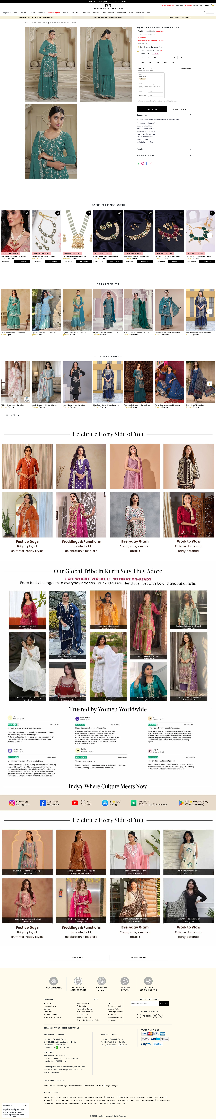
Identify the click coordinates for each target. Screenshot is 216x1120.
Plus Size (74, 13)
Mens (131, 13)
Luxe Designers (54, 13)
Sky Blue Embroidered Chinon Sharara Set (63, 23)
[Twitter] (144, 1016)
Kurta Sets (121, 1104)
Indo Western (121, 13)
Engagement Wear (164, 1100)
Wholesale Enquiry (115, 1017)
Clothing (33, 23)
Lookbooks (112, 1020)
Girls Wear (111, 1100)
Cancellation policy (115, 1006)
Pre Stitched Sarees (137, 1097)
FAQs (110, 1003)
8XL (173, 62)
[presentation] (6, 235)
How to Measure (186, 68)
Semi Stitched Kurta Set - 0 (151, 47)
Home (26, 23)
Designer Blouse (76, 1097)
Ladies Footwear (75, 1086)
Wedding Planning (51, 1014)
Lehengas (41, 13)
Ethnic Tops (78, 1100)
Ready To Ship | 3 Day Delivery (180, 17)
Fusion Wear (48, 1104)
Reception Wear (148, 1100)
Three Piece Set (108, 13)
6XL (158, 62)
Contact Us (48, 1012)
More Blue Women (138, 957)
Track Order (179, 5)
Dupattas (56, 1100)
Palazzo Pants (111, 1097)
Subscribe (164, 1003)
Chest (140, 91)
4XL (143, 62)
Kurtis (65, 1097)
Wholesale (188, 5)
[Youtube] (155, 1016)
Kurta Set (32, 13)
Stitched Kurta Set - (151, 51)
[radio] (162, 75)
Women (45, 23)
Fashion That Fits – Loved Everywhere (108, 17)
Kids (148, 13)
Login (201, 5)
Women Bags (62, 1086)
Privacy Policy (82, 1014)
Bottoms (47, 1100)
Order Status (82, 1006)
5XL (150, 62)
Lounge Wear (90, 1100)
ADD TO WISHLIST (181, 109)
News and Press (50, 1006)
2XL (174, 57)
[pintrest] (160, 1016)
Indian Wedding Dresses (94, 1097)
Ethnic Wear (123, 1097)
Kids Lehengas (123, 1100)
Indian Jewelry (49, 1086)
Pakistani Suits (86, 1104)
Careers (47, 1009)
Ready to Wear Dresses (156, 1097)
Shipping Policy (113, 1009)
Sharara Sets (85, 13)
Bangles (115, 1086)
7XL (165, 62)
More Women (77, 957)
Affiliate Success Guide (52, 1017)
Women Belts (89, 1086)
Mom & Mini (140, 13)
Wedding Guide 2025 (168, 5)
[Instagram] (149, 1016)
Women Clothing (20, 13)
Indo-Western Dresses (52, 1097)
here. (14, 1116)
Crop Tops (101, 1100)
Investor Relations (84, 1017)
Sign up (207, 5)
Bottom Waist (142, 95)
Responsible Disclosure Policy (88, 1020)
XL (167, 57)
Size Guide (155, 53)
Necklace (99, 1086)
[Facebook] (139, 1016)
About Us (47, 1003)
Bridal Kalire (67, 1100)
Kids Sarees (135, 1100)
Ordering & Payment (115, 1012)
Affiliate (196, 5)
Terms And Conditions (85, 1012)
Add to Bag (152, 109)
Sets (39, 23)
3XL (182, 57)
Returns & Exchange (84, 1009)
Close (25, 1105)
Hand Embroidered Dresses (104, 1104)
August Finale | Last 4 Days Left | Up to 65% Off (36, 17)
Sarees (65, 13)
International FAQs (84, 1003)
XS (142, 57)
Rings (108, 1086)
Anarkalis (96, 13)
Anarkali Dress (61, 1104)
